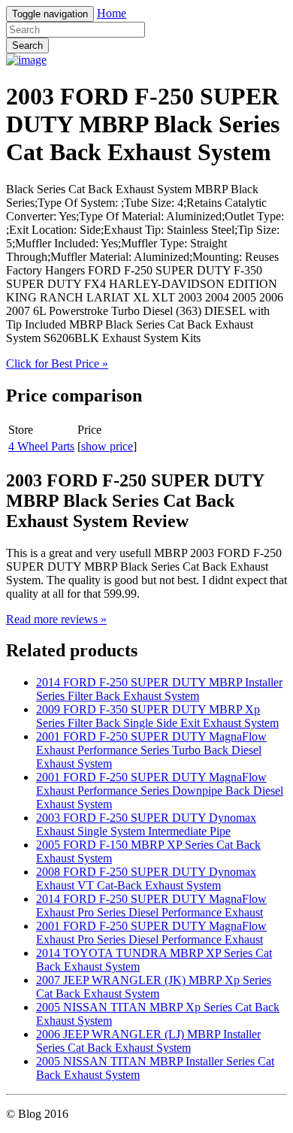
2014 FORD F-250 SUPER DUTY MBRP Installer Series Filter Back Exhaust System (159, 689)
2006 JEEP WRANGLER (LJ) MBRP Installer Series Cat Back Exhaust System (148, 1041)
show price (107, 446)
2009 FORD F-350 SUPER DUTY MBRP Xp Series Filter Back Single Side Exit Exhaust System (157, 716)
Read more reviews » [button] (56, 619)
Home (111, 13)
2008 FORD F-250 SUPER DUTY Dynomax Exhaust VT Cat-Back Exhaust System (146, 878)
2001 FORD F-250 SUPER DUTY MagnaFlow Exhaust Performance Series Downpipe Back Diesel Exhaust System (159, 790)
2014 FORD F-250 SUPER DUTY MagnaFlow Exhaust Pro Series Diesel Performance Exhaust (151, 905)
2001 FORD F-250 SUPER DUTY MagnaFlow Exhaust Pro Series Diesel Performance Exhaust (151, 932)
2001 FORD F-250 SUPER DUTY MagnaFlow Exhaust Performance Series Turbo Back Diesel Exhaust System (151, 750)
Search (27, 45)
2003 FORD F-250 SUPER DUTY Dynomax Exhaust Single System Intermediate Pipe (146, 824)
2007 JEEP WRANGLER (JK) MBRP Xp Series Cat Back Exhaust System (153, 987)
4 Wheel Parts (41, 446)
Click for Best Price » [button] (57, 363)
